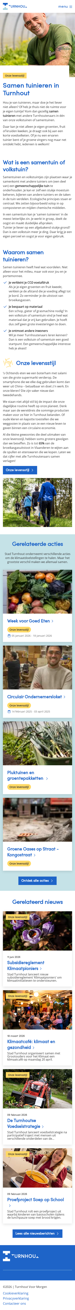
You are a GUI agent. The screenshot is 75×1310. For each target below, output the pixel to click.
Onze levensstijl (18, 470)
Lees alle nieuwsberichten (35, 1233)
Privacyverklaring (16, 1298)
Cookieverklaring (15, 1293)
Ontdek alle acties (35, 880)
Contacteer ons (14, 1303)
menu (63, 6)
